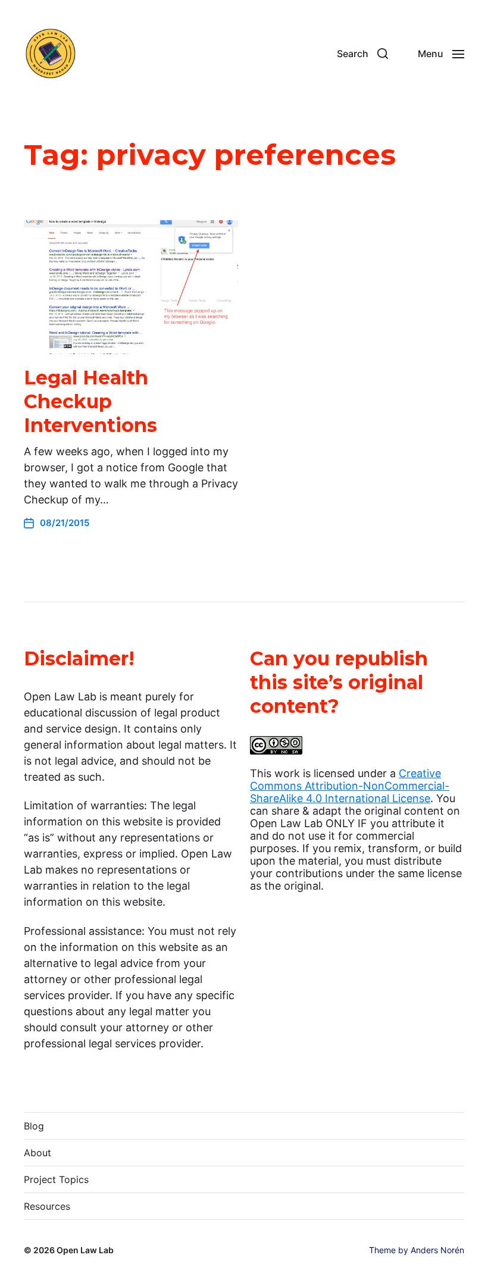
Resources (47, 1206)
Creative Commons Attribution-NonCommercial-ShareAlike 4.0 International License (349, 786)
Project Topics (56, 1179)
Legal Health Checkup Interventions (90, 401)
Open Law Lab (85, 1250)
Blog (34, 1126)
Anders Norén (437, 1250)
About (37, 1153)
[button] (362, 53)
